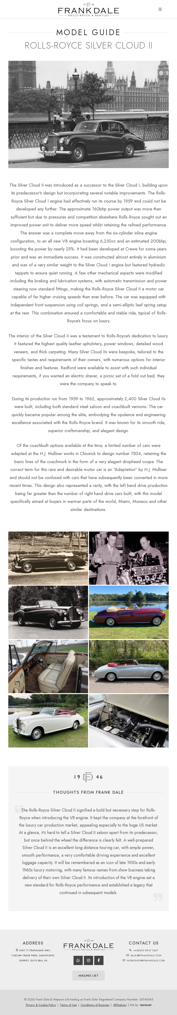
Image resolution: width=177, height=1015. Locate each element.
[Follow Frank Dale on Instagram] (88, 960)
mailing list (89, 975)
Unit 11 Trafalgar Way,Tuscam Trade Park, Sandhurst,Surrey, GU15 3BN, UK (33, 955)
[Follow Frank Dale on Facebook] (98, 960)
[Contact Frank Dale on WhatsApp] (78, 960)
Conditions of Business (95, 1005)
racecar (145, 1005)
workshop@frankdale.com (145, 960)
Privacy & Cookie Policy (41, 1005)
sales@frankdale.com (145, 955)
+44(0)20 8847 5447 (145, 950)
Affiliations (120, 1005)
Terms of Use (68, 1005)
